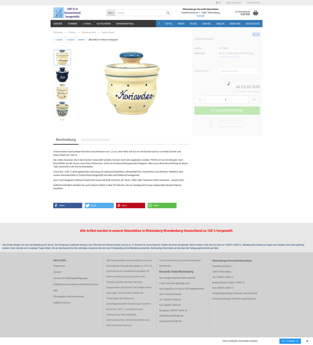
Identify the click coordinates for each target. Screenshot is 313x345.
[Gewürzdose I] (132, 83)
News (181, 23)
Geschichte (253, 23)
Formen (72, 23)
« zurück (70, 39)
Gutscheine (104, 23)
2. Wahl (86, 23)
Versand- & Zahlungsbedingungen (70, 278)
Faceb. (193, 23)
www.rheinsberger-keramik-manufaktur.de (234, 298)
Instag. (207, 23)
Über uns (235, 23)
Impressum (59, 265)
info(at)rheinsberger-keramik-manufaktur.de (234, 293)
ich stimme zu (290, 341)
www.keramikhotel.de (170, 321)
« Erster (59, 39)
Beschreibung (66, 139)
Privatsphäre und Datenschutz (68, 296)
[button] (67, 205)
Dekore (58, 23)
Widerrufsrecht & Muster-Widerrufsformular (75, 284)
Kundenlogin (235, 2)
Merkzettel (254, 2)
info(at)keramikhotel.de (171, 315)
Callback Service (61, 302)
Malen (220, 23)
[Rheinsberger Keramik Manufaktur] (77, 12)
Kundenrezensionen (95, 139)
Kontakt (201, 16)
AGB (55, 290)
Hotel (168, 23)
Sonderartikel (125, 23)
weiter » (82, 39)
